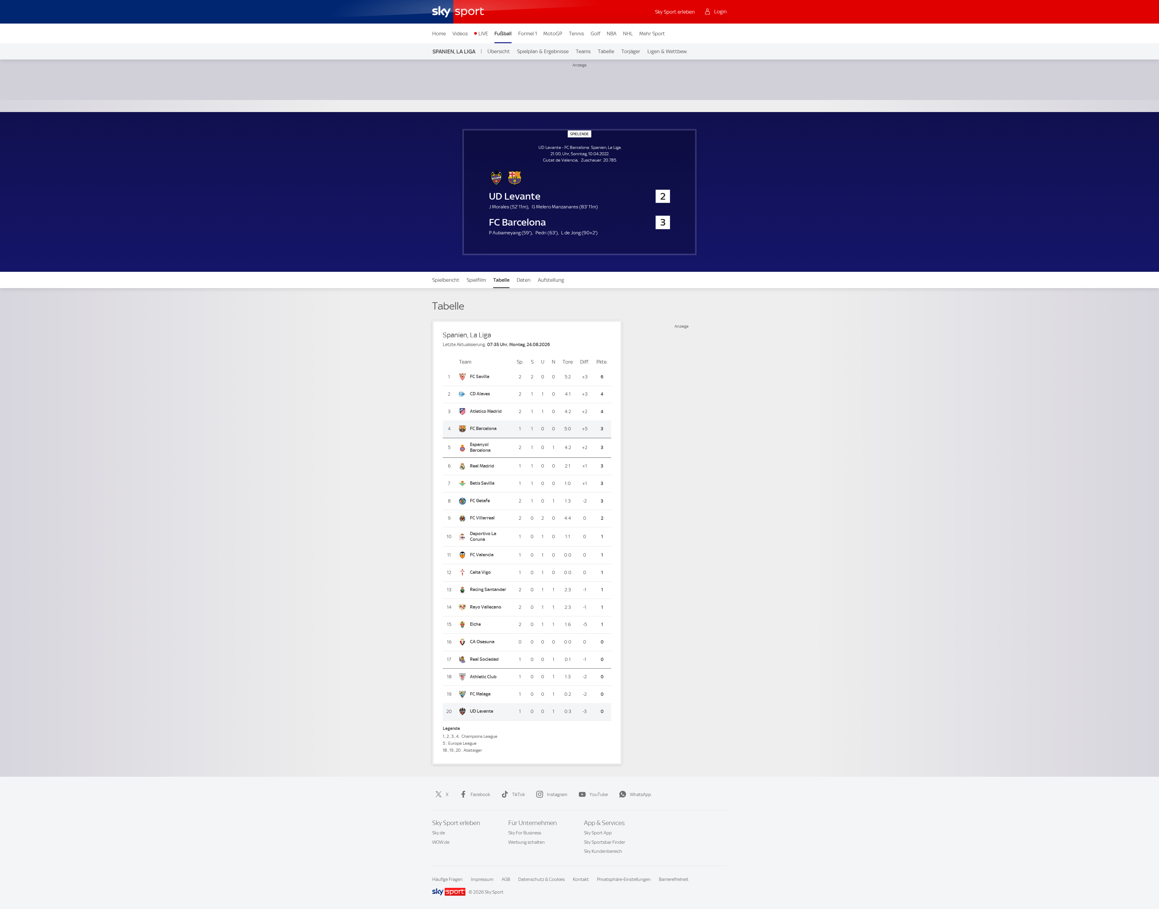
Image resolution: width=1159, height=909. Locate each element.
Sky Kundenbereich (603, 851)
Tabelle (606, 51)
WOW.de (440, 842)
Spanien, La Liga (454, 51)
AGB (506, 879)
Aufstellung (551, 280)
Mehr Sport (652, 34)
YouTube (598, 794)
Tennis (576, 34)
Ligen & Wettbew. (667, 51)
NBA (611, 34)
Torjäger (630, 51)
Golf (595, 34)
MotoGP (552, 34)
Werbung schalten (526, 842)
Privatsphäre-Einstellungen (624, 879)
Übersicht (498, 51)
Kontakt (581, 879)
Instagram (557, 794)
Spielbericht (445, 280)
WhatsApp (640, 794)
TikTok (518, 794)
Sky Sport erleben (675, 12)
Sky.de (438, 833)
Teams (583, 51)
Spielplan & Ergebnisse (543, 51)
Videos (460, 34)
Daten (524, 280)
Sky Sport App (598, 833)
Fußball (503, 34)
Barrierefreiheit (673, 879)
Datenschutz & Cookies (541, 879)
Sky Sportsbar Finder (604, 842)
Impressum (482, 879)
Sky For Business (524, 833)
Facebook (480, 794)
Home (439, 34)
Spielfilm (476, 280)
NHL (628, 34)
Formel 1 (527, 34)
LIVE (483, 34)
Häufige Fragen (447, 879)
